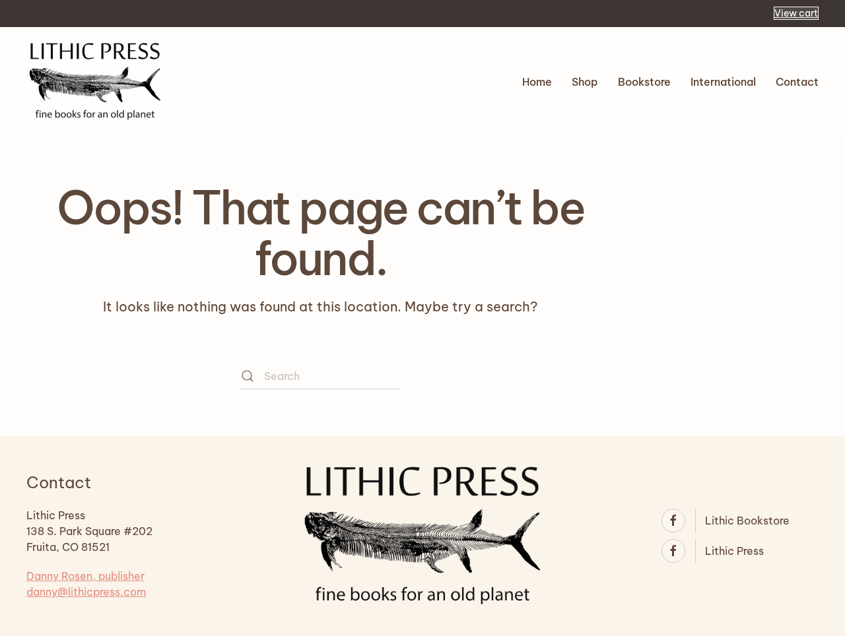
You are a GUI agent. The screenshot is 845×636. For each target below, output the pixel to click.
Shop (585, 81)
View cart (796, 13)
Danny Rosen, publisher (85, 576)
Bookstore (644, 81)
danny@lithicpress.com (86, 591)
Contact (797, 81)
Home (537, 81)
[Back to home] (95, 81)
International (723, 81)
